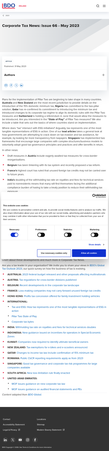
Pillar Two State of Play (24, 316)
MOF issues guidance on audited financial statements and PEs (47, 389)
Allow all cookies (89, 253)
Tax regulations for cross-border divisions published (48, 279)
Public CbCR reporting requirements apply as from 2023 (51, 358)
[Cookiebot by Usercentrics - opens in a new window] (94, 196)
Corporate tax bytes (23, 321)
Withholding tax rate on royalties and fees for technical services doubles (56, 327)
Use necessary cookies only (54, 253)
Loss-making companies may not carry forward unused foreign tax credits (60, 290)
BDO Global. (35, 394)
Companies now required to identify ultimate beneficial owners (53, 342)
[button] (6, 85)
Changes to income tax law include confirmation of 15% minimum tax (55, 352)
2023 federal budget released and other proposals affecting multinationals (64, 274)
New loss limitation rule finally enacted (48, 373)
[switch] (41, 235)
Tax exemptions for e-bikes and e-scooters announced (57, 347)
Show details (95, 244)
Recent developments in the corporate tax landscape (49, 285)
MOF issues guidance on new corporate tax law (38, 383)
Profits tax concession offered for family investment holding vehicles (62, 296)
